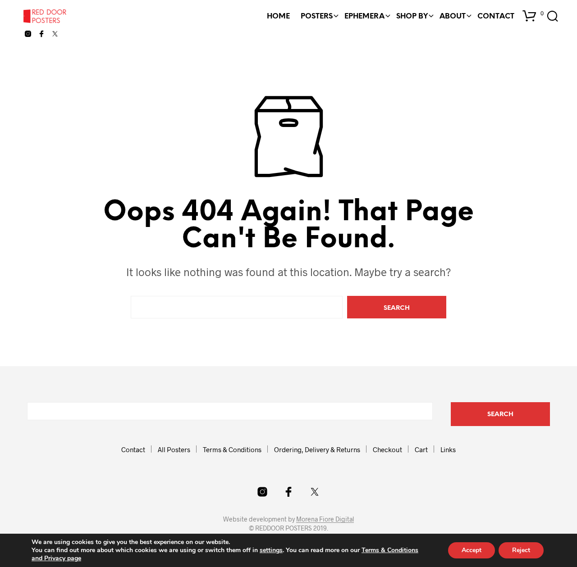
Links (448, 449)
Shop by (412, 16)
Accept (471, 550)
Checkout (387, 449)
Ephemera (364, 16)
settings (271, 550)
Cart (421, 449)
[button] (533, 13)
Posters (317, 16)
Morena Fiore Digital (325, 519)
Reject (521, 550)
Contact (495, 16)
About (453, 16)
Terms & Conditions (232, 449)
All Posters (174, 449)
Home (278, 16)
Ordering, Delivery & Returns (317, 449)
